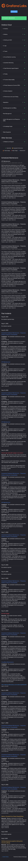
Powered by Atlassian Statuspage (20, 856)
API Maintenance (5, 362)
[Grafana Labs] (14, 6)
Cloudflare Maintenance (7, 662)
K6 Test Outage (5, 613)
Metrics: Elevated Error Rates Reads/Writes (12, 816)
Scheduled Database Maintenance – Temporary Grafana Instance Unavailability (13, 333)
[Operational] (24, 28)
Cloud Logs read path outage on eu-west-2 (12, 453)
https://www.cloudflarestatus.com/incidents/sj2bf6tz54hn (14, 684)
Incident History (5, 856)
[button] (14, 11)
